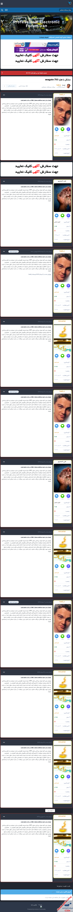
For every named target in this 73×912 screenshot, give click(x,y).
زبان (40, 905)
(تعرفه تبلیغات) (44, 37)
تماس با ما (34, 905)
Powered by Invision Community (36, 909)
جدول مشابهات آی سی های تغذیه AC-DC (36, 73)
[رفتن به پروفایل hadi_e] (68, 86)
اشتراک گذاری (22, 86)
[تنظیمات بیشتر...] (4, 95)
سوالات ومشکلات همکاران (48, 87)
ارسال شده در (45, 95)
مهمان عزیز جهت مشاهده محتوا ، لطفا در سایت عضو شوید (36, 100)
